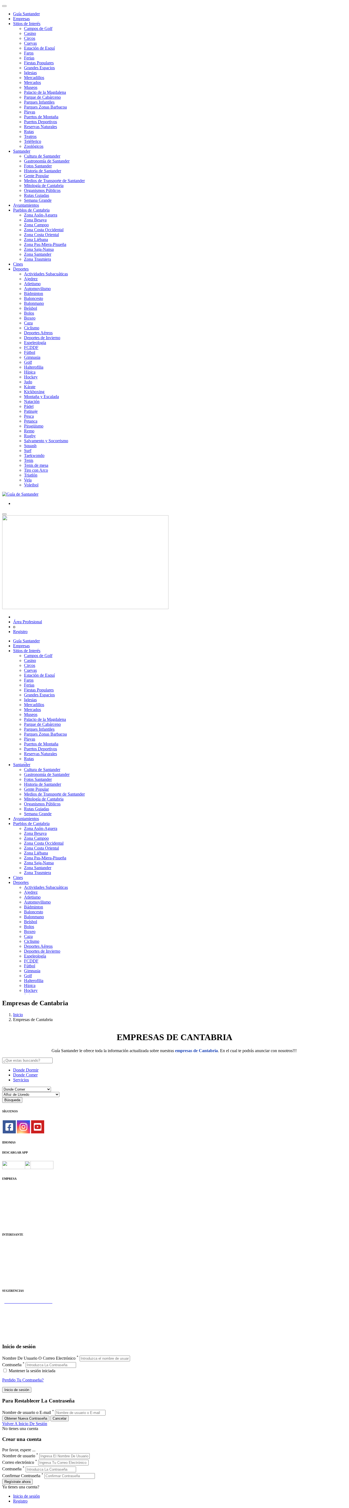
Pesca (29, 416)
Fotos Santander (38, 166)
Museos (30, 87)
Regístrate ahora (17, 1482)
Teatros (30, 136)
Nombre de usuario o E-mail (26, 1412)
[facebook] (9, 1126)
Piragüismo (33, 426)
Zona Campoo (36, 224)
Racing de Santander (20, 1274)
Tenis (28, 460)
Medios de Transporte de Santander (54, 180)
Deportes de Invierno (42, 337)
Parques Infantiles (39, 102)
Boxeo (29, 318)
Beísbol (30, 308)
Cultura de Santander (42, 156)
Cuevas (30, 43)
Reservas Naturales (40, 126)
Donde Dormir (25, 1070)
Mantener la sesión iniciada (31, 1370)
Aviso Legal (12, 1199)
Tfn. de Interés (14, 1245)
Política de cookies (18, 1204)
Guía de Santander (18, 1331)
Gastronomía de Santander (47, 161)
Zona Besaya (35, 220)
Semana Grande (38, 200)
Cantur (8, 1255)
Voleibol (31, 485)
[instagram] (23, 1126)
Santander (21, 151)
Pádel (29, 406)
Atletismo (32, 283)
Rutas (29, 131)
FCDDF (31, 347)
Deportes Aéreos (38, 332)
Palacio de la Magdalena (45, 92)
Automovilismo (37, 288)
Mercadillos (34, 77)
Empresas (21, 18)
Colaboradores (14, 1213)
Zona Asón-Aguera (40, 215)
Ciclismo (31, 328)
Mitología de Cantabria (44, 185)
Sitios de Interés (26, 23)
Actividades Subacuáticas (46, 274)
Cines (18, 264)
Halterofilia (33, 367)
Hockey (31, 377)
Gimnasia (32, 357)
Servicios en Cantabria (21, 1316)
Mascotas (10, 1270)
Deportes (21, 269)
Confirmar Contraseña (21, 1475)
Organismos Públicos (42, 190)
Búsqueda (12, 1100)
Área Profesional (27, 621)
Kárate (29, 386)
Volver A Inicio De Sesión (24, 1423)
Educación (11, 1279)
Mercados (32, 82)
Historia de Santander (42, 170)
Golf (28, 362)
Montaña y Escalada (41, 396)
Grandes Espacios (39, 67)
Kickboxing (34, 391)
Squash (30, 445)
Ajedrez (31, 278)
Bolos (29, 313)
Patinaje (31, 411)
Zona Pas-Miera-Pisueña (45, 244)
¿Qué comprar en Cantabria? (27, 1311)
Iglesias (30, 72)
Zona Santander (37, 254)
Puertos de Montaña (41, 117)
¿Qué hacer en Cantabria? (24, 1321)
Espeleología (35, 342)
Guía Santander (26, 13)
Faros (29, 53)
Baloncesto (33, 298)
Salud (7, 1260)
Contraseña (12, 1364)
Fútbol (29, 352)
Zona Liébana (36, 239)
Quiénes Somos (15, 1189)
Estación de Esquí (39, 48)
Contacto (10, 1194)
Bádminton (33, 293)
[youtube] (37, 1126)
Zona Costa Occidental (44, 229)
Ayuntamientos (26, 205)
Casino (30, 33)
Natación (32, 401)
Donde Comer (25, 1075)
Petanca (30, 421)
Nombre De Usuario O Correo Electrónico (39, 1358)
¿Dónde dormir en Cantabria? (27, 1306)
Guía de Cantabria (18, 1336)
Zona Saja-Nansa (39, 249)
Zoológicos (33, 146)
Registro (20, 631)
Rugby (30, 436)
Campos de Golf (38, 28)
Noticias (9, 1218)
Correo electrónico (18, 1462)
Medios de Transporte (21, 1250)
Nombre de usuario (18, 1455)
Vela (28, 480)
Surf (27, 450)
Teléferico (32, 141)
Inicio (18, 1014)
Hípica (29, 372)
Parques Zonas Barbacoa (45, 107)
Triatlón (30, 475)
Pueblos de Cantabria (31, 210)
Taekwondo (34, 455)
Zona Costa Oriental (41, 234)
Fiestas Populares (39, 63)
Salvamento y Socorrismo (46, 440)
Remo (29, 431)
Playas (29, 112)
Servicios (21, 1079)
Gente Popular (36, 175)
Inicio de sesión (26, 1496)
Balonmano (34, 303)
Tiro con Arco (36, 470)
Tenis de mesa (36, 465)
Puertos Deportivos (40, 121)
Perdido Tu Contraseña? (23, 1380)
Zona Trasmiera (37, 259)
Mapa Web (11, 1208)
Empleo (9, 1265)
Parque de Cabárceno (42, 97)
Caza (28, 323)
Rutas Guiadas (36, 195)
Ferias (29, 58)
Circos (29, 38)
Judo (28, 382)
